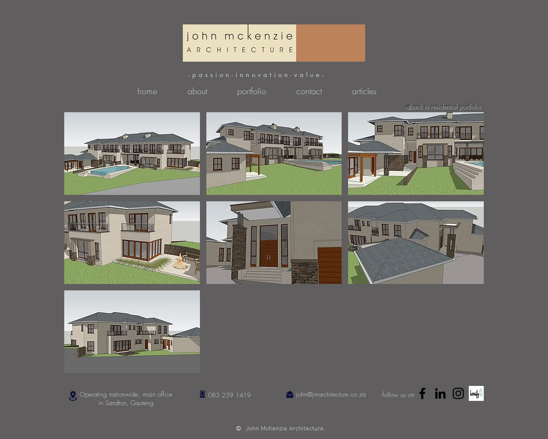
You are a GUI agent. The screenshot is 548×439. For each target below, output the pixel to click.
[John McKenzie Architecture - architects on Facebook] (422, 393)
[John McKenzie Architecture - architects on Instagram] (458, 393)
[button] (132, 153)
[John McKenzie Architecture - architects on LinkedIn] (440, 393)
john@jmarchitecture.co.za (331, 394)
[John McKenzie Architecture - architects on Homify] (476, 393)
